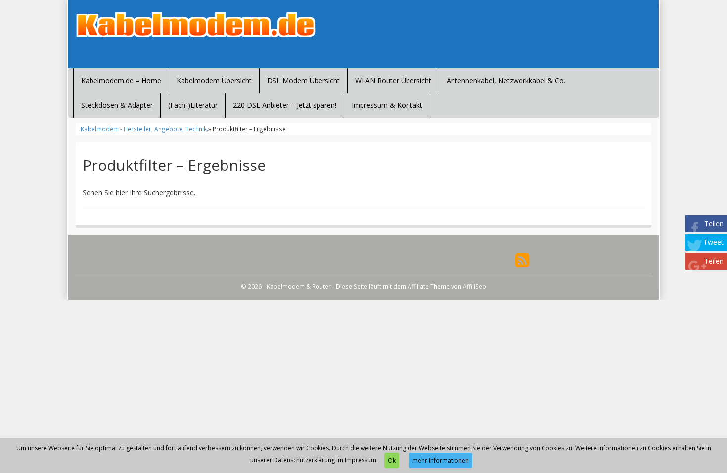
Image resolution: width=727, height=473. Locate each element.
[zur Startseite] (195, 25)
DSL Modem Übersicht (303, 80)
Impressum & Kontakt (387, 105)
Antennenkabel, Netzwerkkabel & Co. (506, 80)
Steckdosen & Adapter (117, 105)
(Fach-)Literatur (193, 105)
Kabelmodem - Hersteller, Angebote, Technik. (144, 129)
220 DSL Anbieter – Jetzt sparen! (284, 105)
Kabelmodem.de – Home (121, 80)
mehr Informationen (440, 460)
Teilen (714, 223)
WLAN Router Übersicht (393, 80)
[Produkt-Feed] (522, 259)
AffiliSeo (474, 286)
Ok (392, 460)
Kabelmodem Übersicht (214, 80)
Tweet (713, 242)
